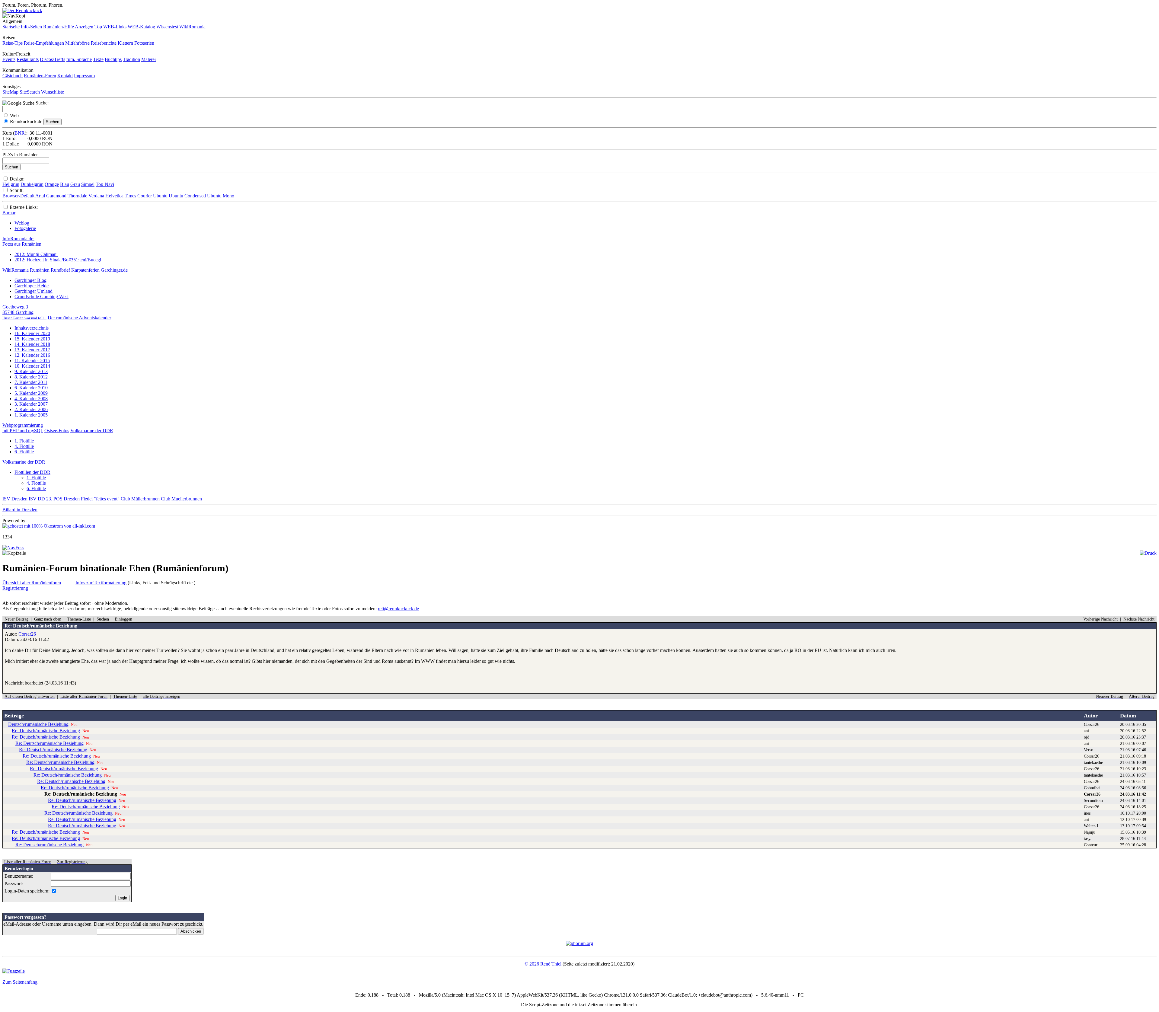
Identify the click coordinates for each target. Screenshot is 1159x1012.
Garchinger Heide (31, 285)
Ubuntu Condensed (187, 195)
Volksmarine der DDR (91, 430)
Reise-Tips (12, 43)
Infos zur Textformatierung (100, 582)
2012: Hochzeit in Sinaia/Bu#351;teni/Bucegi (57, 259)
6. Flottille (24, 451)
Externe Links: (24, 207)
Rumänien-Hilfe (58, 26)
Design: (17, 178)
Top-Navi (105, 184)
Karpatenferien (85, 270)
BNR (19, 133)
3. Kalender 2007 (31, 404)
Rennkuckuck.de (26, 121)
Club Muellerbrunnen (181, 498)
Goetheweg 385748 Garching (24, 312)
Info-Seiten (31, 26)
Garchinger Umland (33, 291)
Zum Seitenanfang (19, 982)
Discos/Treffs (52, 59)
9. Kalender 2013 (31, 371)
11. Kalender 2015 (32, 360)
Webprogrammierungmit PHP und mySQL (22, 428)
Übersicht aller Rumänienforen (31, 582)
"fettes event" (107, 498)
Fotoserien (144, 43)
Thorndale (77, 195)
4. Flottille (24, 446)
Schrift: (17, 190)
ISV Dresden (14, 498)
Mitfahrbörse (77, 43)
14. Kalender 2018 (32, 344)
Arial (40, 195)
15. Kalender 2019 (32, 338)
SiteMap (10, 91)
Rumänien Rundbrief (50, 270)
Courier (144, 195)
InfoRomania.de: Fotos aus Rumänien (21, 241)
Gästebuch (12, 75)
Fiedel (87, 498)
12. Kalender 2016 (32, 355)
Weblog (21, 222)
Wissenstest (167, 26)
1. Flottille (24, 440)
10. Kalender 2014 (32, 366)
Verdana (96, 195)
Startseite (11, 26)
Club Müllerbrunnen (140, 498)
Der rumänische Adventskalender (79, 317)
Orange (52, 184)
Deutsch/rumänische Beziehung (38, 724)
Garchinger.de (114, 270)
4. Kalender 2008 (31, 398)
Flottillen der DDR (32, 472)
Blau (64, 184)
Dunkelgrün (32, 184)
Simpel (87, 184)
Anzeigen (84, 26)
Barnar (8, 212)
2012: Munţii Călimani (36, 254)
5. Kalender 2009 (31, 393)
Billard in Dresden (19, 509)
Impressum (84, 75)
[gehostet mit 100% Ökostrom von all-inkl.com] (48, 525)
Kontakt (65, 75)
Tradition (131, 59)
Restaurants (28, 59)
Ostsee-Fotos (56, 430)
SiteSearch (30, 91)
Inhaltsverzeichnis (31, 327)
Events (8, 59)
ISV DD (37, 498)
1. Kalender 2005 (31, 414)
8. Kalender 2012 (31, 376)
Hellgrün (10, 184)
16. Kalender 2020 (32, 333)
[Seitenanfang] (13, 547)
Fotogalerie (25, 228)
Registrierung (15, 588)
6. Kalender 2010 (31, 387)
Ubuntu (160, 195)
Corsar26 (27, 634)
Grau (75, 184)
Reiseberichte (104, 43)
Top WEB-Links (110, 26)
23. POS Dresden (63, 498)
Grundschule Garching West (41, 296)
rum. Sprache (79, 59)
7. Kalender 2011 (30, 382)
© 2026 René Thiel (543, 963)
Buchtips (113, 59)
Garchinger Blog (30, 280)
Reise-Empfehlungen (44, 43)
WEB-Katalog (141, 26)
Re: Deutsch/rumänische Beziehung (46, 730)
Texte (98, 59)
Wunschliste (52, 91)
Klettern (125, 43)
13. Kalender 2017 (32, 349)
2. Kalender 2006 (31, 409)
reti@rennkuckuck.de (398, 608)
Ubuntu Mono (220, 195)
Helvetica (114, 195)
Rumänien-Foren (40, 75)
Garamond (56, 195)
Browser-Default (18, 195)
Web (14, 115)
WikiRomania (192, 26)
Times (130, 195)
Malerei (148, 59)
